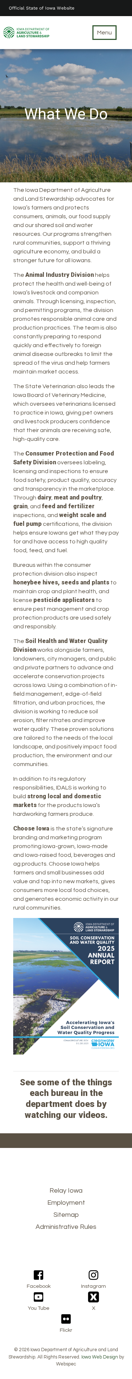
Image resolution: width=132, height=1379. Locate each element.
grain (20, 506)
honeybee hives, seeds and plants (61, 582)
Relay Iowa (66, 1190)
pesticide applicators (64, 599)
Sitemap (66, 1214)
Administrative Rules (66, 1226)
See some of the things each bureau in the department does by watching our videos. (66, 1098)
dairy (44, 497)
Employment (66, 1202)
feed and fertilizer (68, 506)
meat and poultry (78, 497)
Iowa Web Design (99, 1357)
